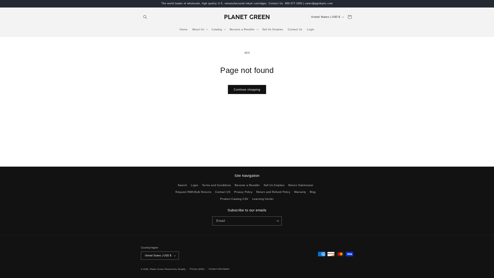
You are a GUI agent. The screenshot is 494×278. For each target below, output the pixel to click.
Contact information (219, 269)
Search (182, 185)
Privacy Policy (243, 191)
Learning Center (263, 198)
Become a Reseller (247, 185)
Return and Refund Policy (273, 191)
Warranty (300, 191)
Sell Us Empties (274, 185)
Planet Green (157, 269)
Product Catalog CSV (234, 198)
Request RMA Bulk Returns (193, 191)
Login (194, 185)
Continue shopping (247, 89)
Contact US (222, 191)
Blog (313, 191)
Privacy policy (197, 269)
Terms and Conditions (216, 185)
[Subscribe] (277, 220)
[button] (145, 17)
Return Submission (300, 185)
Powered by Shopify (175, 269)
